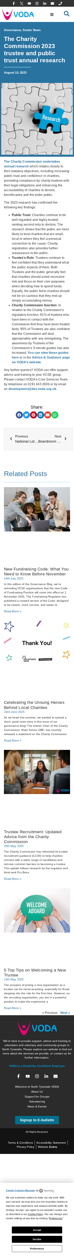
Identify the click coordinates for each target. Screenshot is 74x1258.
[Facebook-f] (13, 3)
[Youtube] (29, 3)
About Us (37, 1091)
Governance (12, 30)
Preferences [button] (55, 1218)
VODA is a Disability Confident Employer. (37, 1065)
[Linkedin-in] (44, 3)
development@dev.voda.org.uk (32, 389)
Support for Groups (37, 1096)
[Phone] (60, 3)
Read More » (12, 611)
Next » (65, 1012)
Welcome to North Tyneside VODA (37, 1086)
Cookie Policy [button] (35, 1214)
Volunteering (37, 1101)
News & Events (37, 1106)
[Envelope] (52, 3)
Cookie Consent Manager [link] (20, 1190)
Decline (37, 1239)
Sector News (32, 30)
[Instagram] (37, 3)
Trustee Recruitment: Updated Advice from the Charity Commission (33, 836)
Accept (37, 1230)
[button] (52, 14)
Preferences (37, 1248)
